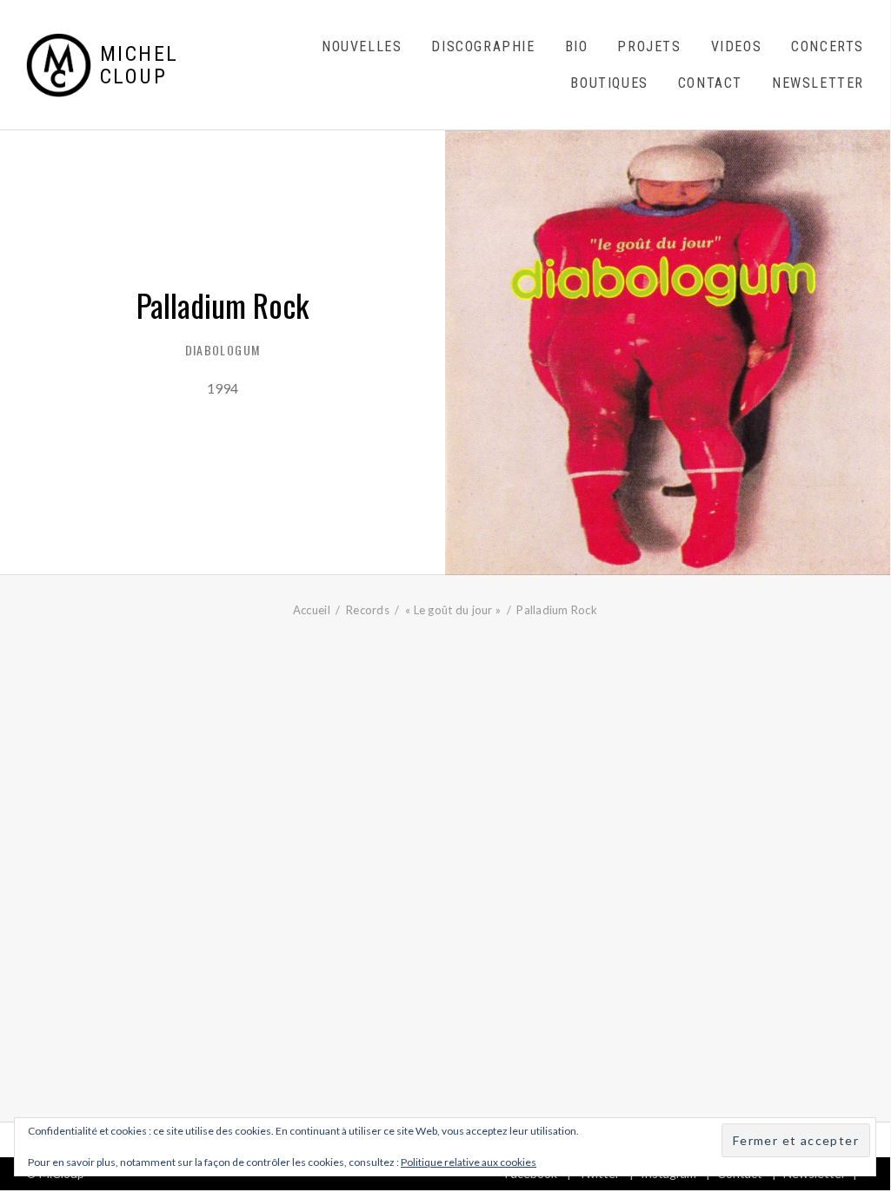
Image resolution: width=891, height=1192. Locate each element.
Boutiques (609, 83)
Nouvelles (362, 46)
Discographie (483, 46)
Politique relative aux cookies (468, 1162)
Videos (736, 46)
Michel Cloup (139, 66)
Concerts (827, 46)
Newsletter (818, 83)
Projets (649, 46)
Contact (710, 83)
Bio (576, 46)
